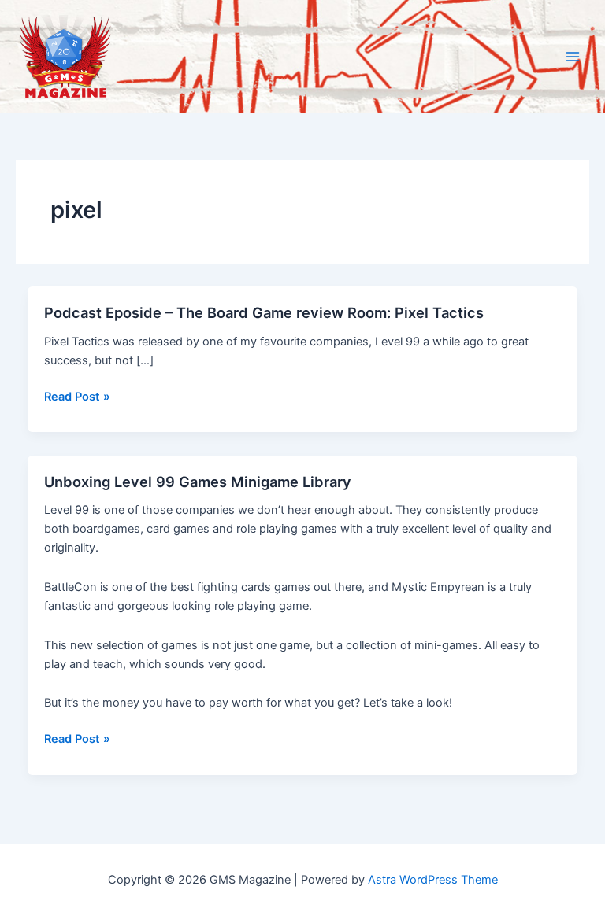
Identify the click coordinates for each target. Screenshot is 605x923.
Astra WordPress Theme (433, 880)
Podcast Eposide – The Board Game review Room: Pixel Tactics (264, 312)
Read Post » (77, 397)
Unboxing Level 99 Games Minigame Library (197, 481)
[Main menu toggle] (572, 56)
